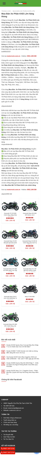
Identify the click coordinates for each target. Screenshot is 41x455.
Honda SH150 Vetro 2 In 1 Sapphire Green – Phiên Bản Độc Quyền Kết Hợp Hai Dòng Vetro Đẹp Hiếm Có (22, 372)
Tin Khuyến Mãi (8, 434)
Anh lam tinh (5, 427)
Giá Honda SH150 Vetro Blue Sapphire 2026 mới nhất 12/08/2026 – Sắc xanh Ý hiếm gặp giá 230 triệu (22, 357)
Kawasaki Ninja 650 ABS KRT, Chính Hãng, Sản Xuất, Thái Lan (10, 325)
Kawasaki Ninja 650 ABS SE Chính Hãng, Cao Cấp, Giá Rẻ (10, 270)
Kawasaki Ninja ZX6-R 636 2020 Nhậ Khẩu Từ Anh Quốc (10, 298)
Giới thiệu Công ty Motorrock (12, 418)
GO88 (11, 427)
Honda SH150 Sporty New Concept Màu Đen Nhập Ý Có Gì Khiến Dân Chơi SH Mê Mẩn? (22, 346)
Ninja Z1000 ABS (30, 296)
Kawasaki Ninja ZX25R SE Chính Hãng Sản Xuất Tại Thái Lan (30, 242)
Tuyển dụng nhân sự (9, 420)
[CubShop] (20, 3)
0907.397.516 (10, 406)
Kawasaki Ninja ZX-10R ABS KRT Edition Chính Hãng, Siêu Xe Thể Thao (29, 270)
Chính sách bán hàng (10, 422)
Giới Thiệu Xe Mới (9, 437)
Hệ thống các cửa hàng (10, 424)
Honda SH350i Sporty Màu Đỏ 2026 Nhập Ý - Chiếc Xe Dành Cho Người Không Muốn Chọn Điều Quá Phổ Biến (22, 364)
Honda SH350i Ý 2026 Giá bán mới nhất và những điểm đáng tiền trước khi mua (22, 351)
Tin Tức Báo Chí (8, 439)
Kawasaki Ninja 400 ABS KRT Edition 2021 (30, 214)
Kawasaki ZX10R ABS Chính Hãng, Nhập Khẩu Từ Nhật (10, 214)
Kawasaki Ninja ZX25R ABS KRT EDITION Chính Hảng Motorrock (10, 242)
